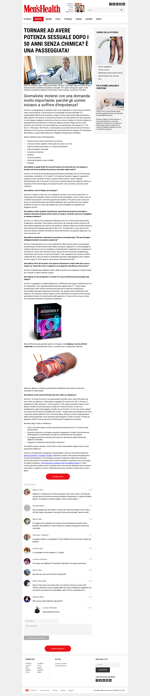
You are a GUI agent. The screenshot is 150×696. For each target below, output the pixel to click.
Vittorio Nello (38, 597)
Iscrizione (70, 6)
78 (91, 559)
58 (91, 519)
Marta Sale (37, 519)
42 (91, 548)
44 (91, 570)
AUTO (39, 666)
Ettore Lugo (38, 548)
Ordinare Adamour (57, 649)
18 (91, 506)
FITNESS (27, 19)
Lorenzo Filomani (40, 559)
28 (91, 490)
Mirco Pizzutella (39, 581)
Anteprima (70, 4)
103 (90, 608)
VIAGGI (79, 19)
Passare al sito (57, 477)
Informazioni (44, 690)
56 (91, 597)
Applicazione (69, 12)
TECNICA (68, 19)
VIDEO (98, 19)
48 (91, 581)
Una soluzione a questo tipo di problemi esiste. (60, 463)
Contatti (34, 690)
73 (91, 535)
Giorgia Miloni (38, 506)
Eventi (71, 8)
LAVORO (88, 19)
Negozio (70, 10)
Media (63, 690)
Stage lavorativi (60, 666)
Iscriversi (102, 670)
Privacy (55, 690)
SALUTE (38, 19)
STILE (57, 19)
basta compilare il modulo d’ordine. (38, 455)
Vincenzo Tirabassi (40, 535)
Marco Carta (38, 490)
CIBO (27, 668)
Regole (71, 690)
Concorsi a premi (61, 663)
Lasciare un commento (36, 638)
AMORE (48, 19)
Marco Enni (37, 570)
